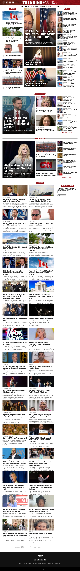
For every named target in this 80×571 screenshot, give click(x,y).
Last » (39, 547)
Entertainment (34, 6)
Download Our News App (46, 6)
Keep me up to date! (61, 195)
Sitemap (29, 563)
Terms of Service (50, 563)
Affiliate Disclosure (37, 563)
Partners (44, 563)
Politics (27, 6)
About (20, 563)
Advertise (25, 563)
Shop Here (56, 6)
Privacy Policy (58, 563)
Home (22, 6)
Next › (35, 547)
